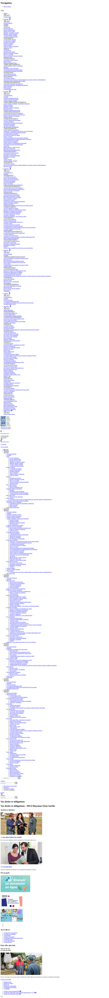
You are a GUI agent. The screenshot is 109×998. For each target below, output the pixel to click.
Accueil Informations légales (10, 401)
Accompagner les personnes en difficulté (13, 71)
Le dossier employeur (9, 234)
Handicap (6, 67)
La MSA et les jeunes (9, 349)
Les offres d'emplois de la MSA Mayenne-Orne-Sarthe (16, 389)
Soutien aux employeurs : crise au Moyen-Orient (15, 216)
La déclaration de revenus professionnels (13, 123)
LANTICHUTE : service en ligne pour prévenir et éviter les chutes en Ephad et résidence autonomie (27, 276)
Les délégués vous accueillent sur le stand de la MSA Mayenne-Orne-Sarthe (21, 329)
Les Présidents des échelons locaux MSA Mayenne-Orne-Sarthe (19, 302)
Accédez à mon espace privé (10, 366)
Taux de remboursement (9, 30)
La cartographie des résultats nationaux (13, 315)
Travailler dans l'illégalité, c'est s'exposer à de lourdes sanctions (18, 205)
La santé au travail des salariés (11, 36)
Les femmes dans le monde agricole (12, 317)
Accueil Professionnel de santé (11, 269)
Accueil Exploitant (8, 95)
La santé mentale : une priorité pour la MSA (14, 362)
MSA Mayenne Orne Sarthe (10, 786)
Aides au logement (8, 45)
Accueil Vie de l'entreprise (10, 219)
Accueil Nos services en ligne (10, 365)
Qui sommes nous (8, 331)
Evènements (6, 291)
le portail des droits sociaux (10, 357)
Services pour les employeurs (10, 178)
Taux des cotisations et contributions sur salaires (15, 209)
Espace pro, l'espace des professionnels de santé (15, 270)
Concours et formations (9, 391)
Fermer (6, 452)
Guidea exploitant (8, 159)
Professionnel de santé (9, 267)
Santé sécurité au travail (9, 151)
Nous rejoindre (7, 387)
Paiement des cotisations (9, 124)
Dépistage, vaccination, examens (11, 32)
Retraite (6, 49)
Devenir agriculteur (8, 105)
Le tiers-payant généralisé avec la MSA (13, 273)
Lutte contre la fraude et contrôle (11, 354)
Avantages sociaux (8, 223)
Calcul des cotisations (9, 121)
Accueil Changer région (9, 414)
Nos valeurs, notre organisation (11, 335)
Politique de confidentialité (10, 986)
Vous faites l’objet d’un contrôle (12, 837)
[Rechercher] (19, 778)
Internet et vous (7, 376)
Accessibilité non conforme (10, 987)
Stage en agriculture (8, 392)
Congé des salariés (8, 230)
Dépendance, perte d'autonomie (11, 68)
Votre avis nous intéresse (9, 346)
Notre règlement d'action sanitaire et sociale (14, 261)
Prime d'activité (7, 61)
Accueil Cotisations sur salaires (11, 208)
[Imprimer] (2, 794)
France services (7, 290)
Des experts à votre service (10, 154)
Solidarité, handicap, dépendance (11, 64)
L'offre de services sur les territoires (12, 340)
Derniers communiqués (9, 396)
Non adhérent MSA (8, 384)
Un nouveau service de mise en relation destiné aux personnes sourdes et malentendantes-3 (25, 79)
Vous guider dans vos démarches (11, 82)
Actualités (6, 24)
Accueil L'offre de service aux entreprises (13, 113)
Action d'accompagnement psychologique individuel (16, 138)
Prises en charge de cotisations (11, 142)
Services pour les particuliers (10, 75)
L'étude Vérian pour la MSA (10, 320)
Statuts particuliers (8, 86)
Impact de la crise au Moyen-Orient (12, 150)
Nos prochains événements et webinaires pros (14, 114)
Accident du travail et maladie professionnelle (14, 201)
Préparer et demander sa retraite (11, 53)
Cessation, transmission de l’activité (12, 110)
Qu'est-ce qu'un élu (8, 300)
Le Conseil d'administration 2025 (11, 301)
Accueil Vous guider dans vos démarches (13, 84)
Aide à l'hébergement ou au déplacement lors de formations (17, 139)
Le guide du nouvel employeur (11, 235)
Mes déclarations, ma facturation (11, 127)
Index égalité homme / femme (10, 406)
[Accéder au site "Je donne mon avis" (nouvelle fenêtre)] (12, 907)
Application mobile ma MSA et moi (12, 374)
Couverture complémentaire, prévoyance (13, 222)
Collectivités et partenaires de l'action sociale (14, 257)
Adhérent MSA (7, 381)
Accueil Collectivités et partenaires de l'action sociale (16, 258)
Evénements (7, 324)
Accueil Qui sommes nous (10, 332)
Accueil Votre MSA (8, 310)
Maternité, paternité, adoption (10, 34)
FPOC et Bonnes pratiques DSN (11, 238)
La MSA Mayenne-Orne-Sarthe (11, 334)
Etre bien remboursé (8, 28)
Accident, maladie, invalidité (10, 35)
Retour (7, 15)
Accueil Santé (7, 27)
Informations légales (8, 399)
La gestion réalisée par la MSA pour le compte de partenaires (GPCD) (20, 355)
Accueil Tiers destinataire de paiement (12, 286)
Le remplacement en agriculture (11, 134)
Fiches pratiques (7, 88)
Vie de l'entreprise (8, 217)
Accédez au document (6, 979)
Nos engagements (8, 338)
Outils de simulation (8, 370)
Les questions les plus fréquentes (11, 385)
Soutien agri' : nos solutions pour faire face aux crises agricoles (18, 131)
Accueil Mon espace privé (10, 74)
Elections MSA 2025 (8, 311)
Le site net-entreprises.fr (9, 182)
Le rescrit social (7, 867)
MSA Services (7, 350)
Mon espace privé (8, 72)
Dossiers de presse (8, 398)
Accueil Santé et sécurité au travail (12, 241)
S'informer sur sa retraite (9, 52)
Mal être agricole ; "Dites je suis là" (12, 147)
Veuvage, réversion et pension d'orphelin (13, 56)
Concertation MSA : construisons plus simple (14, 345)
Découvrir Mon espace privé (10, 369)
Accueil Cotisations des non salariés (12, 120)
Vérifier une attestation (9, 372)
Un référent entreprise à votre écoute (12, 228)
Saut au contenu (7, 6)
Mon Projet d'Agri (8, 109)
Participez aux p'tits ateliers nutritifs (12, 347)
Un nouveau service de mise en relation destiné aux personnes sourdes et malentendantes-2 (25, 165)
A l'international (7, 353)
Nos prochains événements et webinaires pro (14, 189)
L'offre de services (8, 117)
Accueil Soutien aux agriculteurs (11, 130)
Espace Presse (7, 394)
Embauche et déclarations (10, 193)
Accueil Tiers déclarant (9, 279)
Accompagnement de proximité (11, 140)
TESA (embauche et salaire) (10, 198)
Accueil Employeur (8, 172)
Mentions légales (7, 982)
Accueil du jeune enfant (9, 42)
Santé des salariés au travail (10, 220)
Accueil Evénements (8, 325)
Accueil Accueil (7, 17)
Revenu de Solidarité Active (10, 63)
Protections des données (9, 407)
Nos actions (7, 342)
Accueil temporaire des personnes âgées (13, 69)
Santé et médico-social (9, 351)
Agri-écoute (6, 146)
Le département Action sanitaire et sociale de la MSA (16, 265)
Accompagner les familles (10, 41)
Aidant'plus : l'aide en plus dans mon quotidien (14, 81)
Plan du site (6, 984)
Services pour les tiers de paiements (12, 288)
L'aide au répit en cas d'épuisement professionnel (15, 143)
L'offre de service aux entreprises (11, 111)
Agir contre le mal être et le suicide (12, 135)
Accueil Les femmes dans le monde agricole (14, 318)
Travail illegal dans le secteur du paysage (13, 226)
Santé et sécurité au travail (10, 239)
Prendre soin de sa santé (9, 31)
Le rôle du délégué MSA (9, 314)
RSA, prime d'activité (8, 58)
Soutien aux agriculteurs (9, 128)
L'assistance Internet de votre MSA (12, 383)
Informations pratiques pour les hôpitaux (13, 272)
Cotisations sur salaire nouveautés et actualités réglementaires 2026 (19, 237)
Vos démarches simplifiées (10, 361)
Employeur (6, 787)
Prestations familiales (8, 43)
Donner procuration (8, 183)
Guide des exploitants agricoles (11, 98)
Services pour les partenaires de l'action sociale (14, 262)
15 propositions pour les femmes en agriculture (14, 321)
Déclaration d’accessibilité (10, 409)
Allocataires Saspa (8, 57)
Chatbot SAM (7, 377)
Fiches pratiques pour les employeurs (12, 231)
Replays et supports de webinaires (11, 116)
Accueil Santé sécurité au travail (11, 153)
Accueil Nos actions (8, 343)
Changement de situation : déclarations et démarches (16, 85)
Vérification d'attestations (9, 181)
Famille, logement (8, 38)
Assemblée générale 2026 (10, 304)
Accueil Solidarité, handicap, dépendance (13, 65)
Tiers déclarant (7, 277)
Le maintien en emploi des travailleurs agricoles (15, 132)
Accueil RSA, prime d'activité (11, 60)
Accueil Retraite (7, 50)
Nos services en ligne (9, 363)
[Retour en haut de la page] (2, 996)
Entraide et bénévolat (8, 204)
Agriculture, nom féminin (9, 322)
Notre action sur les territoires (10, 336)
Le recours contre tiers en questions (12, 224)
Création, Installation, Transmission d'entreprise (14, 102)
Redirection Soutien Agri (9, 148)
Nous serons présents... (9, 328)
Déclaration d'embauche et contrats (12, 196)
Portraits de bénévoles (9, 359)
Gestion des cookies (8, 983)
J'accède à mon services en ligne (11, 99)
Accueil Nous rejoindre (9, 388)
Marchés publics (7, 402)
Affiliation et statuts (8, 106)
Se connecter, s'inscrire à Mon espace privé (14, 368)
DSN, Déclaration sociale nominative (12, 197)
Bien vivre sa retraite (8, 54)
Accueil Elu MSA (8, 297)
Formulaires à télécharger (9, 373)
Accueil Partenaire (8, 254)
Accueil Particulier (8, 23)
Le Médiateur (7, 988)
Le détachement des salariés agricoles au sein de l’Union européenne (20, 227)
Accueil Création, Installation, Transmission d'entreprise (17, 103)
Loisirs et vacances (8, 47)
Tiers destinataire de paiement (10, 284)
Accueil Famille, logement (10, 39)
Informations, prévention (9, 157)
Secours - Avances (8, 136)
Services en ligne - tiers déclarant (11, 281)
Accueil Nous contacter (9, 78)
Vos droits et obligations (9, 125)
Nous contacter (7, 76)
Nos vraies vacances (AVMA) (11, 358)
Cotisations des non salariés (10, 118)
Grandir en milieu (8, 266)
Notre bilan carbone (8, 403)
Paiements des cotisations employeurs (12, 212)
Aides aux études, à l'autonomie (11, 46)
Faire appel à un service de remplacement (13, 144)
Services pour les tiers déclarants (11, 179)
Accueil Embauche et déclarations (11, 194)
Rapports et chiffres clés (9, 339)
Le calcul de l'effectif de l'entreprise (12, 213)
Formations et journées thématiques (12, 155)
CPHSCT (6, 158)
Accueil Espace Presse (9, 395)
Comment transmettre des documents (12, 274)
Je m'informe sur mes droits (10, 89)
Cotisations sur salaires (9, 207)
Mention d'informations (9, 405)
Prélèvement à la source (9, 200)
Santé (5, 25)
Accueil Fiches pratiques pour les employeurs (14, 233)
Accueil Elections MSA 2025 (10, 313)
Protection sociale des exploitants (11, 107)
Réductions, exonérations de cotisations (13, 211)
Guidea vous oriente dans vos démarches (13, 185)
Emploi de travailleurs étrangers (11, 202)
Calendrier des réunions (9, 327)
